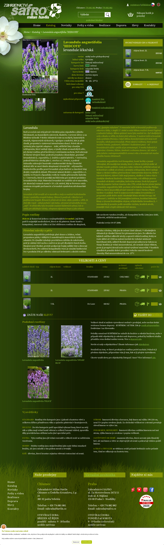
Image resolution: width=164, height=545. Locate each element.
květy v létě (90, 112)
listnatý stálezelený (94, 115)
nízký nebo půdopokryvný (97, 121)
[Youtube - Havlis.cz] (139, 491)
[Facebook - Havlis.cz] (152, 491)
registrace (135, 5)
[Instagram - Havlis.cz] (145, 491)
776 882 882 (107, 7)
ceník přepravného (150, 325)
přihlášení (146, 5)
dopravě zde (135, 339)
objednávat (143, 344)
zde (153, 357)
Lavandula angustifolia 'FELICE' (36, 401)
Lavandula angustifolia (33, 360)
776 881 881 (90, 7)
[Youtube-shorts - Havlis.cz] (133, 491)
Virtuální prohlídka (100, 475)
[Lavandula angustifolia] (38, 341)
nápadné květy (92, 118)
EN (158, 4)
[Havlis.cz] (33, 11)
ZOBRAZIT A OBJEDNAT (146, 84)
